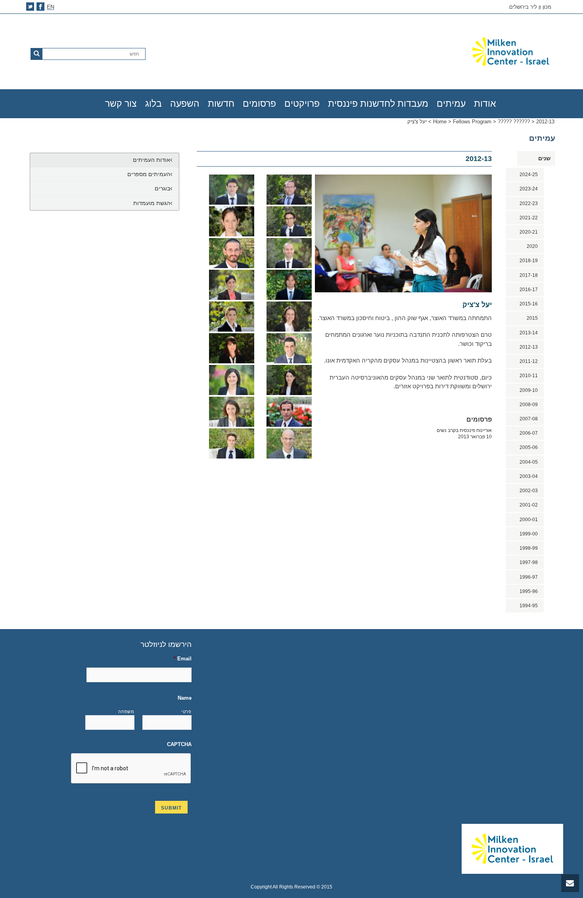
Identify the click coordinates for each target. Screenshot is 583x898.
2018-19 (529, 260)
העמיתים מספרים (148, 174)
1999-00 (529, 534)
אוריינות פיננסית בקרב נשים (464, 433)
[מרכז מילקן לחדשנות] (463, 51)
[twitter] (30, 6)
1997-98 (529, 562)
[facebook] (40, 6)
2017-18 (529, 275)
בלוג (153, 103)
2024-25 (529, 174)
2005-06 (529, 447)
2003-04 (529, 476)
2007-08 (529, 419)
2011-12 (529, 361)
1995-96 (529, 591)
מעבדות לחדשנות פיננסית (378, 103)
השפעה (184, 103)
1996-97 (529, 577)
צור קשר (121, 103)
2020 (532, 246)
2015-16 (529, 304)
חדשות (221, 103)
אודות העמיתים (151, 160)
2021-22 (529, 218)
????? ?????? (514, 122)
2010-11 (529, 375)
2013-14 (529, 333)
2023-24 (529, 189)
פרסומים (259, 103)
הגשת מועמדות (151, 203)
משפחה (126, 711)
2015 (532, 318)
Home (440, 122)
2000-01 (529, 519)
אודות (485, 103)
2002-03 (529, 490)
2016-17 (529, 289)
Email (183, 659)
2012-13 (545, 122)
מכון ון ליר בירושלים (530, 7)
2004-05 (529, 462)
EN (50, 7)
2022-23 (529, 203)
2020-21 (529, 232)
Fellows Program (472, 122)
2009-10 (529, 390)
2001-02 (529, 505)
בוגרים (162, 188)
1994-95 (529, 605)
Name (185, 698)
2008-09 (529, 404)
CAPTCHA (179, 744)
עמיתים (451, 103)
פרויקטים (302, 103)
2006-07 (529, 433)
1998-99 (529, 548)
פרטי (186, 711)
